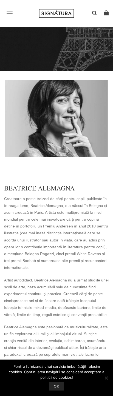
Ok (56, 386)
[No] (106, 378)
